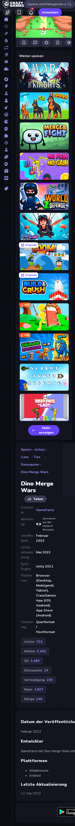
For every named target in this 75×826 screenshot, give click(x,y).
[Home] (6, 19)
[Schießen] (6, 142)
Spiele (26, 449)
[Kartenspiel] (6, 128)
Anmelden (50, 12)
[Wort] (6, 178)
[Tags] (6, 188)
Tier (37, 457)
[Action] (6, 86)
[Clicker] (6, 107)
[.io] (6, 121)
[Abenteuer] (6, 79)
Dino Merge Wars (35, 472)
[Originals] (6, 54)
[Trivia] (6, 170)
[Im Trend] (6, 40)
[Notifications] (31, 12)
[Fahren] (6, 114)
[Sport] (6, 156)
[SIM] (6, 149)
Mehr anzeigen (46, 430)
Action (39, 449)
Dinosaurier (30, 464)
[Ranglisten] (6, 68)
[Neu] (6, 33)
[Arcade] (6, 93)
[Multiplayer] (6, 61)
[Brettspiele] (6, 100)
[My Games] (19, 12)
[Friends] (7, 12)
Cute (25, 457)
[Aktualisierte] (6, 47)
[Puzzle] (6, 135)
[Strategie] (6, 163)
